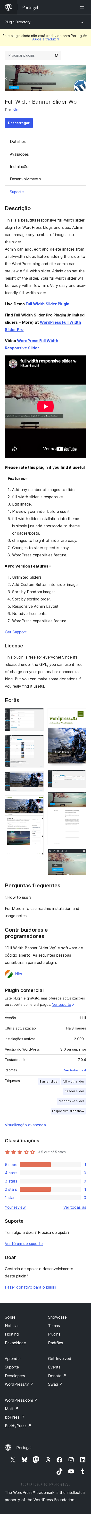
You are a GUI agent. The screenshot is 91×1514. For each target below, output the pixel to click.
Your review (15, 1207)
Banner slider (49, 1081)
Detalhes (18, 141)
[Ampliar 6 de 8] (79, 776)
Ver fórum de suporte (24, 1243)
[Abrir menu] (83, 7)
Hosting (12, 1334)
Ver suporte (61, 1004)
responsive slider (71, 1101)
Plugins (54, 1334)
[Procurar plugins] (56, 55)
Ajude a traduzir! (45, 39)
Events (54, 1367)
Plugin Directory (18, 22)
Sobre (10, 1317)
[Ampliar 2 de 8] (37, 741)
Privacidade (15, 1342)
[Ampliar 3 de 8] (37, 778)
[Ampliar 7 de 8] (79, 798)
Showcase (57, 1317)
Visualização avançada (25, 1124)
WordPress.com (21, 1400)
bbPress (15, 1417)
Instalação (19, 166)
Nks (15, 109)
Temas (54, 1325)
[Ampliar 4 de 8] (37, 801)
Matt (11, 1408)
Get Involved (59, 1358)
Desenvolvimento (25, 179)
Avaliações (19, 154)
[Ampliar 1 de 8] (37, 714)
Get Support (16, 632)
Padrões (55, 1342)
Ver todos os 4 (75, 1070)
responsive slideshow (68, 1111)
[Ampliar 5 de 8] (79, 714)
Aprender (13, 1358)
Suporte (17, 191)
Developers (15, 1375)
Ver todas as (74, 1207)
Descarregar (19, 123)
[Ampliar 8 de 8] (79, 855)
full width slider (73, 1081)
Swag (55, 1384)
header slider (74, 1091)
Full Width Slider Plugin (47, 303)
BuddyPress (18, 1425)
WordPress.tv (19, 1384)
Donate (57, 1375)
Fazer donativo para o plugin (30, 1287)
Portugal (23, 1447)
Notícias (12, 1325)
